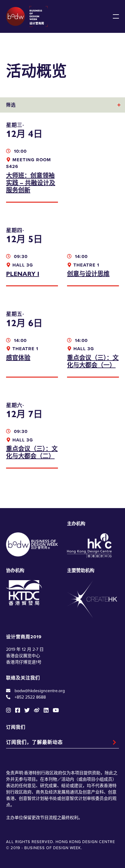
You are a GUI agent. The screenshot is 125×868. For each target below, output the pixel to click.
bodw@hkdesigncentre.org (40, 690)
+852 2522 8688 (30, 697)
